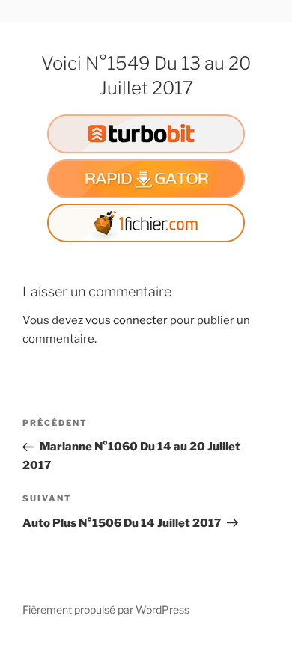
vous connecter (126, 320)
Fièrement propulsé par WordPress (105, 609)
